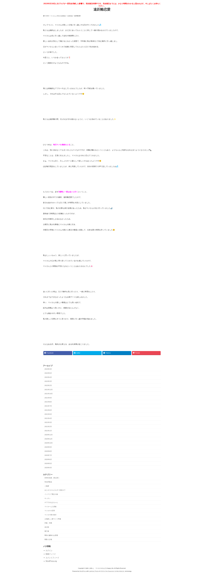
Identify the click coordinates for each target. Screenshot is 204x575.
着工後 (47, 531)
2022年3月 (48, 381)
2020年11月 (48, 439)
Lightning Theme (94, 571)
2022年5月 (48, 373)
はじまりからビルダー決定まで (55, 490)
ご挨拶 (47, 486)
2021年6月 (48, 410)
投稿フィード (51, 554)
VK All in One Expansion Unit (108, 571)
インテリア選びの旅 (51, 494)
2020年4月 (48, 467)
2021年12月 (49, 389)
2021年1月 (48, 431)
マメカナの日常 (50, 510)
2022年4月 (48, 377)
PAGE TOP (197, 556)
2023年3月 (48, 369)
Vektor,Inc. (122, 571)
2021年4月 (48, 418)
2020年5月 (48, 463)
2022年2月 (48, 385)
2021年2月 (48, 426)
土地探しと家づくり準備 (53, 519)
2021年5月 (48, 414)
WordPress (83, 571)
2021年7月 (48, 406)
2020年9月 (48, 447)
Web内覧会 (48, 482)
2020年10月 (49, 443)
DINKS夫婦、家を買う (52, 478)
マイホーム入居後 (50, 506)
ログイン (49, 550)
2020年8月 (48, 451)
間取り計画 (48, 539)
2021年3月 (48, 422)
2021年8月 (48, 402)
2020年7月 (48, 455)
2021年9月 (48, 398)
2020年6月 (48, 459)
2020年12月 (49, 435)
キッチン (47, 498)
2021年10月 (49, 393)
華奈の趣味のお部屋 (51, 535)
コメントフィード (52, 558)
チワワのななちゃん (51, 502)
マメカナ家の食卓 (50, 515)
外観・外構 (48, 523)
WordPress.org (51, 561)
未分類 (47, 527)
